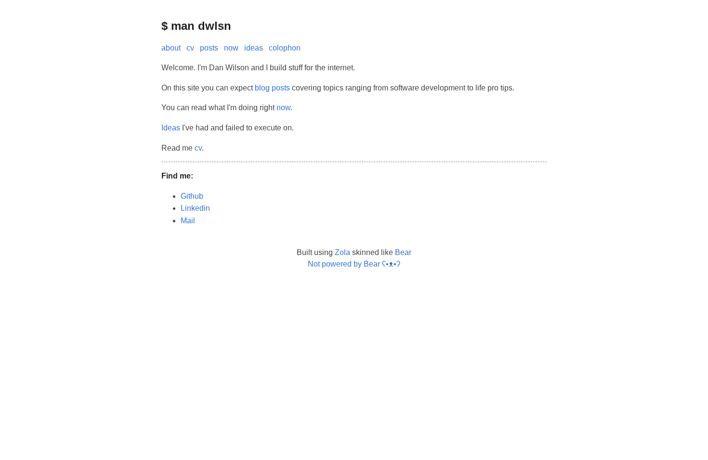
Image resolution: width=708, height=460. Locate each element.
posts (209, 48)
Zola (342, 252)
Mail (188, 221)
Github (192, 196)
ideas (253, 48)
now (231, 48)
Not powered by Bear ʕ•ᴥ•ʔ (354, 264)
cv (190, 48)
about (171, 48)
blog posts (272, 88)
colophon (285, 48)
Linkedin (195, 208)
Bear (403, 252)
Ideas (170, 128)
